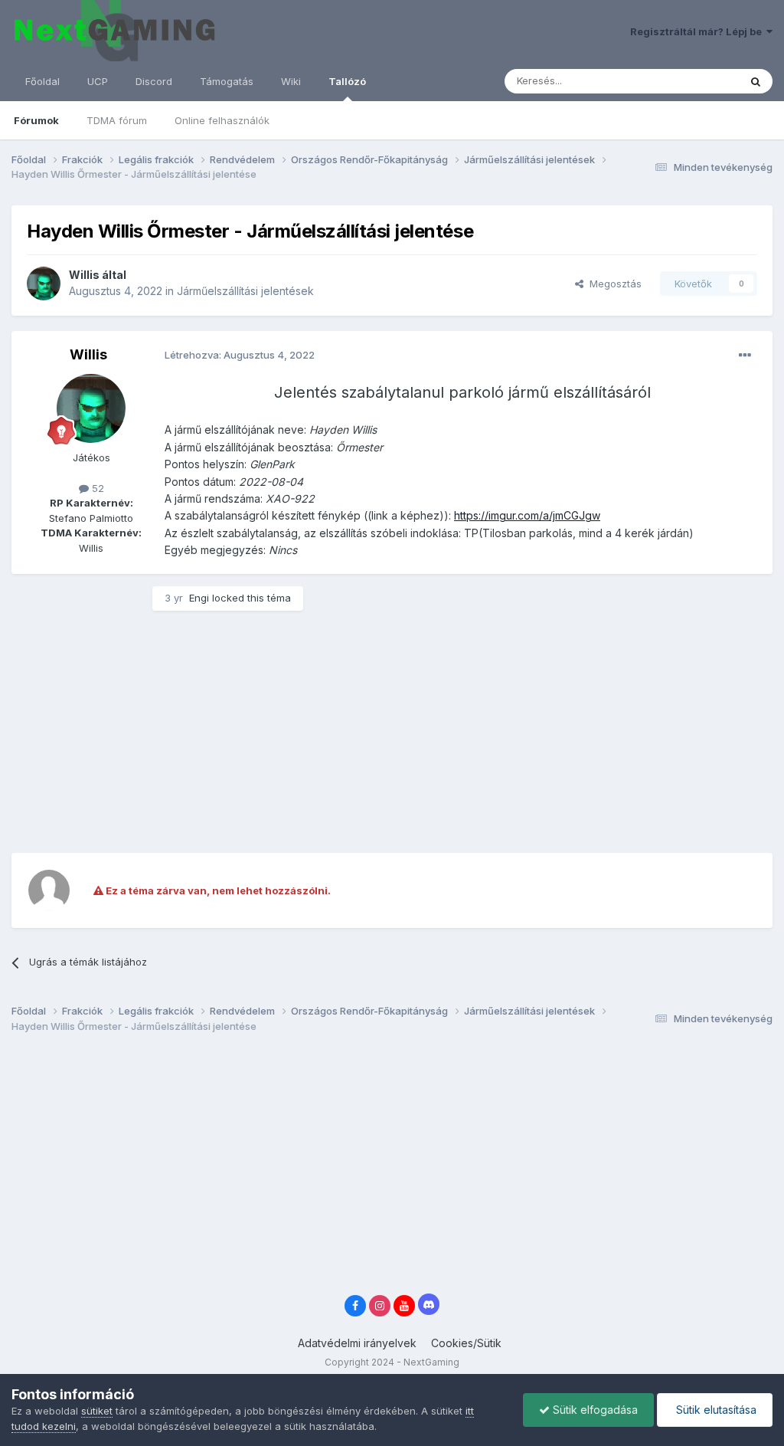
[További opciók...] (745, 355)
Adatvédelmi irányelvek (357, 1342)
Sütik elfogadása (594, 1409)
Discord (154, 81)
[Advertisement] (190, 730)
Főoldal (42, 81)
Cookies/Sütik (466, 1342)
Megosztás (612, 283)
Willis (84, 274)
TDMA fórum (117, 120)
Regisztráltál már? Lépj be (698, 31)
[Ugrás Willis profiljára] (43, 283)
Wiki (291, 81)
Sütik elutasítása (714, 1409)
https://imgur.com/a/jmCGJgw (527, 515)
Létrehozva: (240, 355)
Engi (199, 598)
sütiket (97, 1411)
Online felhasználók (222, 120)
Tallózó (347, 81)
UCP (97, 81)
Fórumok (36, 120)
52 (96, 488)
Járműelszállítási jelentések (245, 290)
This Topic (694, 81)
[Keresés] (756, 81)
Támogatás (226, 81)
